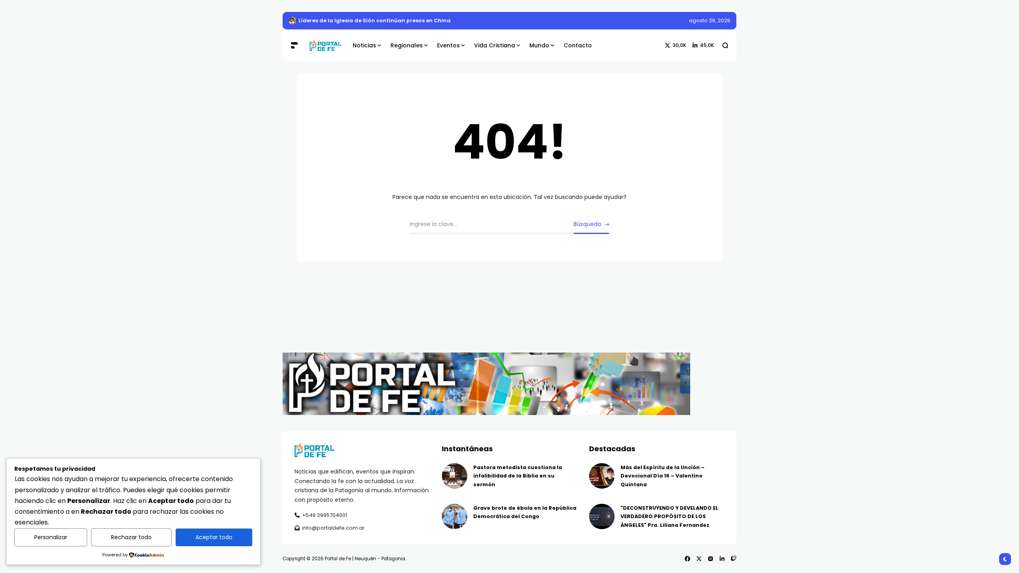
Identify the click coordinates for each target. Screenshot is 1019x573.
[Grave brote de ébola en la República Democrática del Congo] (454, 516)
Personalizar (50, 537)
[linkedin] (722, 558)
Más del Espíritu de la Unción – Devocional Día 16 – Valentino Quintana (663, 476)
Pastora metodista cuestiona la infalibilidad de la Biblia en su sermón (517, 476)
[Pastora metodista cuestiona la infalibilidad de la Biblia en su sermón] (454, 476)
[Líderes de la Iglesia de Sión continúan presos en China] (293, 21)
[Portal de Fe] (325, 45)
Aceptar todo (213, 537)
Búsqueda (587, 224)
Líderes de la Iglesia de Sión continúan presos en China (375, 20)
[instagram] (710, 558)
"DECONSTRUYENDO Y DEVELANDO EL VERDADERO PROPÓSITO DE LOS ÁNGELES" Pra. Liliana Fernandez (669, 516)
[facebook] (687, 558)
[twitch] (733, 558)
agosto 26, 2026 (709, 20)
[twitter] (699, 558)
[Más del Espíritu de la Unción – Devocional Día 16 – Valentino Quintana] (602, 476)
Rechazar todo (131, 537)
